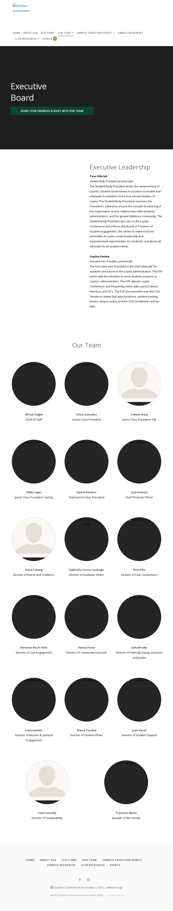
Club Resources (26, 38)
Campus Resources (130, 32)
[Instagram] (88, 880)
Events (49, 38)
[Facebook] (79, 880)
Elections (48, 32)
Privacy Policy (115, 895)
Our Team (64, 32)
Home (16, 32)
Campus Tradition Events (94, 32)
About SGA (30, 32)
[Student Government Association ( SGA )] (21, 9)
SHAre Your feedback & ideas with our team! (52, 111)
